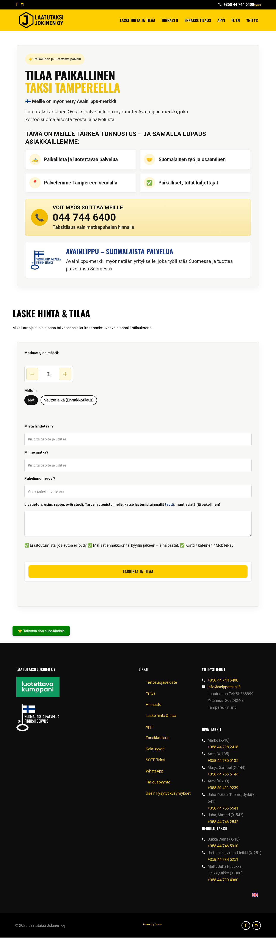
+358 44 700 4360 (223, 880)
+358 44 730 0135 (223, 760)
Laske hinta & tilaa (161, 715)
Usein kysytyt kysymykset (168, 793)
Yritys (252, 20)
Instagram (256, 925)
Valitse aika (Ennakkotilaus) (69, 400)
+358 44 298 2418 (223, 747)
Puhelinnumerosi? (39, 478)
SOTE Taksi (155, 760)
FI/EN (235, 20)
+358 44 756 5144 (223, 774)
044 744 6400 (84, 217)
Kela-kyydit (155, 749)
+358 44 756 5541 (223, 808)
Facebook (246, 925)
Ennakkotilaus (198, 20)
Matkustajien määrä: (41, 353)
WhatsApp (154, 771)
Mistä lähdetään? (38, 426)
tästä (169, 504)
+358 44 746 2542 (223, 821)
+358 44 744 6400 (242, 4)
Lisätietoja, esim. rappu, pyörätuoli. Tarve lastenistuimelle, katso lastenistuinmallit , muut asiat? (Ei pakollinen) (122, 504)
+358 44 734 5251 (223, 859)
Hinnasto (170, 20)
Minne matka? (36, 452)
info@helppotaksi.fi (224, 687)
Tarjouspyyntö (158, 782)
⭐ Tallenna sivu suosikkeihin (41, 631)
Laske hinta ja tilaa (137, 20)
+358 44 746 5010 (223, 846)
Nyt (31, 400)
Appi (221, 20)
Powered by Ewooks (152, 924)
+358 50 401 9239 (223, 787)
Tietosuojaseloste (161, 682)
